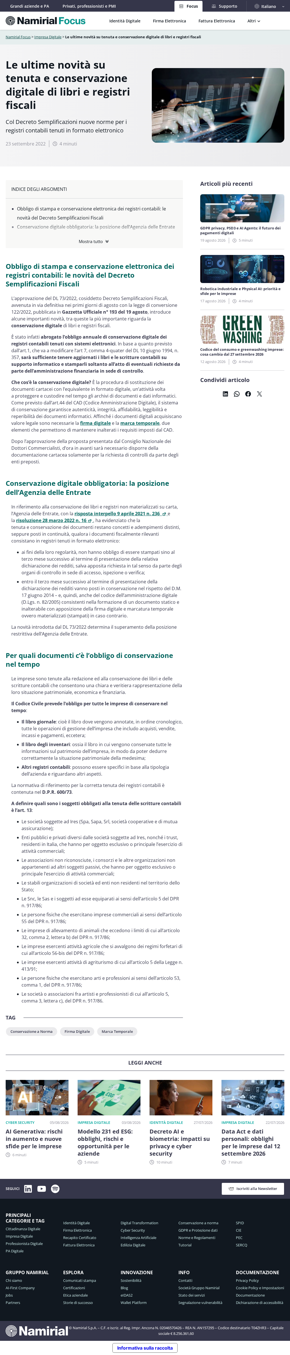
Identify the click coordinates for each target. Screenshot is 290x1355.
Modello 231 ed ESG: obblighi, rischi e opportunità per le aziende (105, 1142)
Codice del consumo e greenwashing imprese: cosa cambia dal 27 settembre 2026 (242, 352)
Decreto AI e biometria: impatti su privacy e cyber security (180, 1142)
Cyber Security (20, 1122)
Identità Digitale (166, 1122)
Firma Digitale (77, 1031)
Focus (192, 6)
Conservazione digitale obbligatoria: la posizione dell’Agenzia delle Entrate (96, 227)
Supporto (228, 6)
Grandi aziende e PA (29, 6)
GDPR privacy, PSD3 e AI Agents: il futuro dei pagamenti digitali (240, 230)
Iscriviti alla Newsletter (256, 1188)
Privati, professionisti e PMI (89, 6)
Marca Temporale (117, 1031)
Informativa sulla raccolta (145, 1348)
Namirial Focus (18, 36)
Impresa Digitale (47, 36)
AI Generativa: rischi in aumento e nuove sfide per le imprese (34, 1139)
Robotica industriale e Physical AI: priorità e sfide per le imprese (240, 291)
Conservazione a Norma (31, 1031)
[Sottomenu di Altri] (259, 21)
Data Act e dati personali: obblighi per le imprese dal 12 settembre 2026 (250, 1142)
